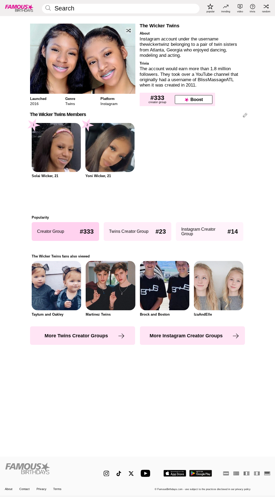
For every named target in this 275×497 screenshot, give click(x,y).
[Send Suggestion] (245, 115)
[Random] (128, 30)
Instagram (109, 104)
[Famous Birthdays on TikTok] (119, 473)
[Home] (46, 470)
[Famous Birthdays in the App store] (175, 473)
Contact (24, 489)
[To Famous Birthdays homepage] (19, 8)
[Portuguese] (236, 473)
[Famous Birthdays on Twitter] (131, 473)
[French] (246, 473)
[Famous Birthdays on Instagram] (106, 473)
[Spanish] (226, 473)
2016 (34, 104)
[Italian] (257, 473)
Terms (57, 489)
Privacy (41, 489)
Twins (70, 104)
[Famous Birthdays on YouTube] (147, 473)
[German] (267, 473)
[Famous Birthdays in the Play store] (200, 473)
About (8, 489)
